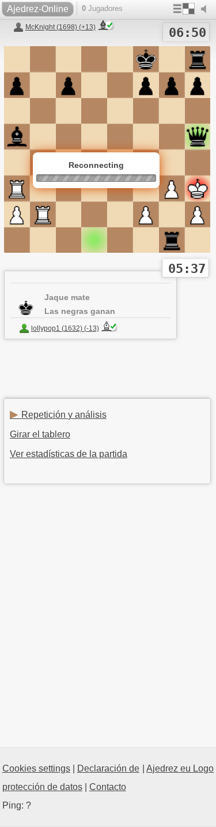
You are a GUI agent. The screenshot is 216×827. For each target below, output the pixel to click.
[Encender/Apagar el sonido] (206, 9)
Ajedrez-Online (38, 9)
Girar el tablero (40, 434)
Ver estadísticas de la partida (68, 454)
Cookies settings (36, 768)
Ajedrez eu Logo (180, 768)
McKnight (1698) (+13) (60, 27)
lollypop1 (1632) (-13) (65, 328)
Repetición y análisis (58, 415)
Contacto (107, 787)
